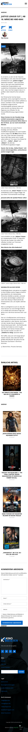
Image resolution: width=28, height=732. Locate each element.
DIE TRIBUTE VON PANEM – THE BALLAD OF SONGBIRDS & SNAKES (12, 394)
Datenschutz (4, 682)
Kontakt (3, 661)
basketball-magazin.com (7, 710)
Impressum (4, 691)
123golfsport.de (5, 700)
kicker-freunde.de (6, 713)
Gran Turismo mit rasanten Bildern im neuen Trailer (12, 514)
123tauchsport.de (6, 706)
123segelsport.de (5, 703)
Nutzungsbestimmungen (8, 685)
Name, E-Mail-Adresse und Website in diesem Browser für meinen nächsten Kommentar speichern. (12, 615)
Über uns (3, 664)
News (3, 46)
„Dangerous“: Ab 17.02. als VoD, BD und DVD (12, 553)
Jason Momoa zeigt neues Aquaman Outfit (12, 434)
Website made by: (11, 727)
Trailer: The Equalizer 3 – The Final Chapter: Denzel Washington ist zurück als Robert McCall (12, 475)
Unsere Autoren (5, 667)
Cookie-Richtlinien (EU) (7, 688)
